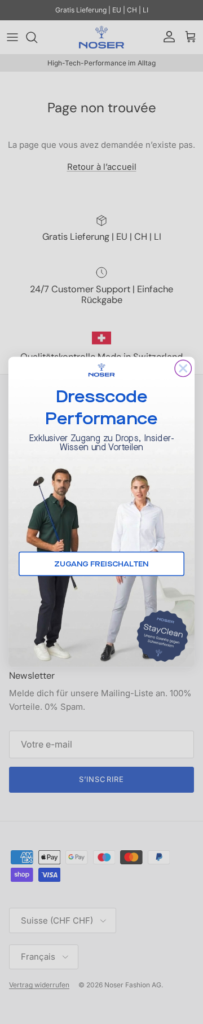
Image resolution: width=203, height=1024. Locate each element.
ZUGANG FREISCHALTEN (101, 564)
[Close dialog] (183, 368)
